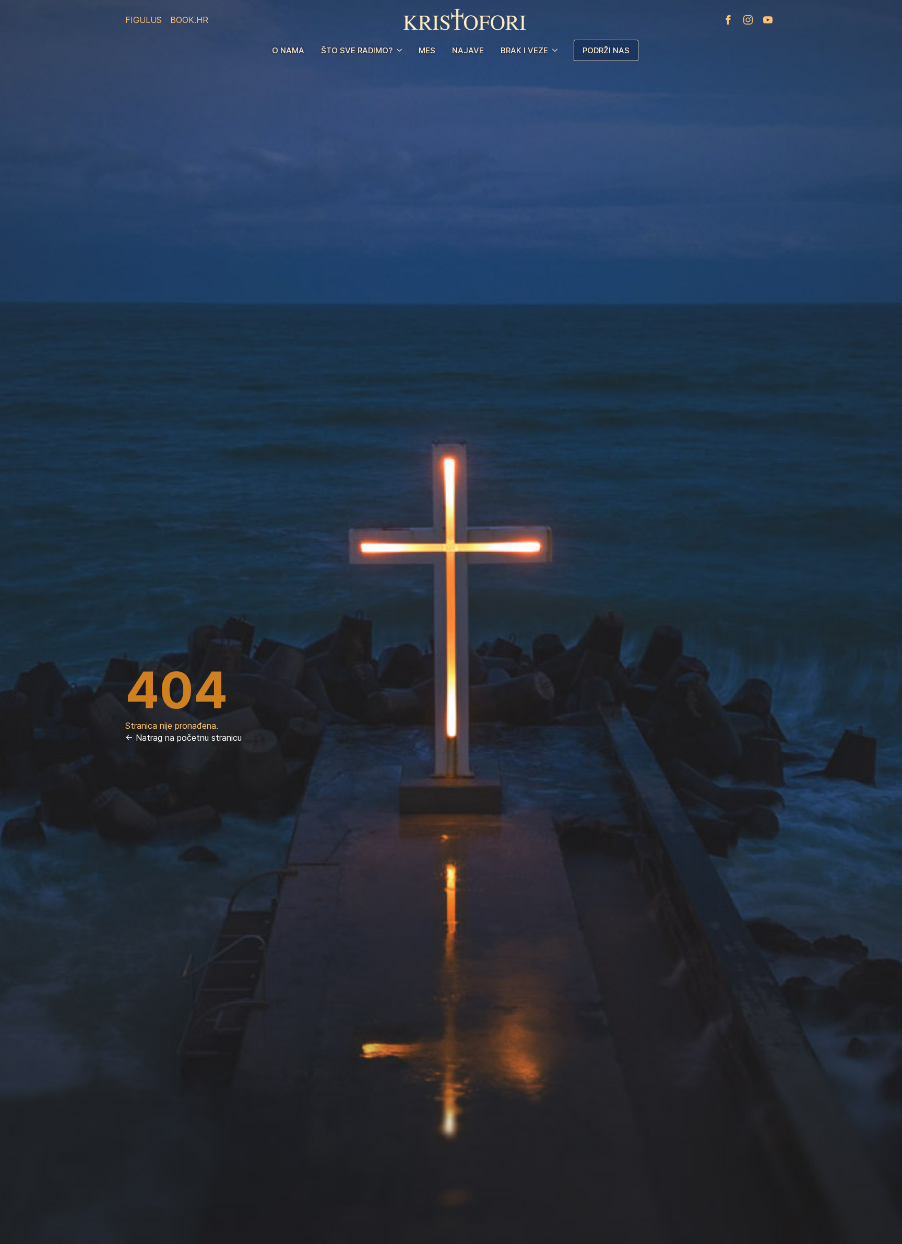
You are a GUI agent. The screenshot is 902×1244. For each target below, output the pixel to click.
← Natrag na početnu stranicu (183, 737)
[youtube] (768, 20)
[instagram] (748, 20)
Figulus (143, 20)
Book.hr (189, 20)
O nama (288, 50)
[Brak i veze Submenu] (557, 50)
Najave (468, 50)
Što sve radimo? (357, 50)
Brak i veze (524, 50)
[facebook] (728, 20)
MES (427, 50)
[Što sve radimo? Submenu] (401, 50)
